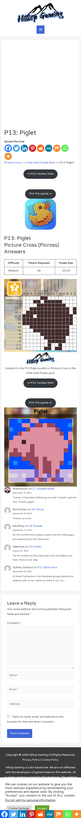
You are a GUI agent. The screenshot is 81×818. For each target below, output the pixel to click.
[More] (8, 156)
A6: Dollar (35, 546)
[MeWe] (48, 148)
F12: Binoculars (47, 567)
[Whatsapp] (65, 148)
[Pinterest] (32, 148)
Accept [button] (42, 808)
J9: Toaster (36, 526)
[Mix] (56, 148)
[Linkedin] (24, 148)
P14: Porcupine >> (40, 193)
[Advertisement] (40, 86)
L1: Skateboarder (43, 488)
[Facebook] (8, 148)
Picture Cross (12, 162)
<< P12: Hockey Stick (40, 173)
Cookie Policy (50, 760)
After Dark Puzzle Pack (40, 162)
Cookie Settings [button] (19, 808)
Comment (14, 623)
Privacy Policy (31, 760)
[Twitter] (16, 148)
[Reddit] (40, 148)
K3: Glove (38, 509)
